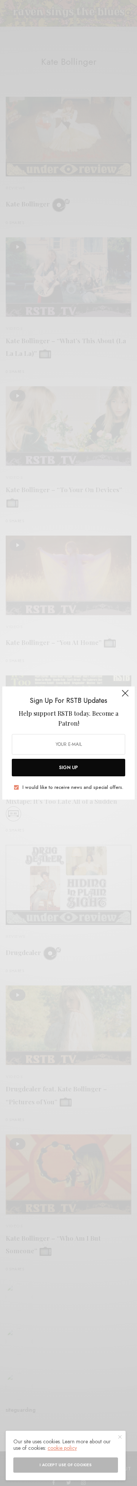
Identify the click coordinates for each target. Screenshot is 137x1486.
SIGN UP (68, 767)
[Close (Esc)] (125, 696)
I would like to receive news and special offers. (72, 787)
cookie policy (62, 1448)
